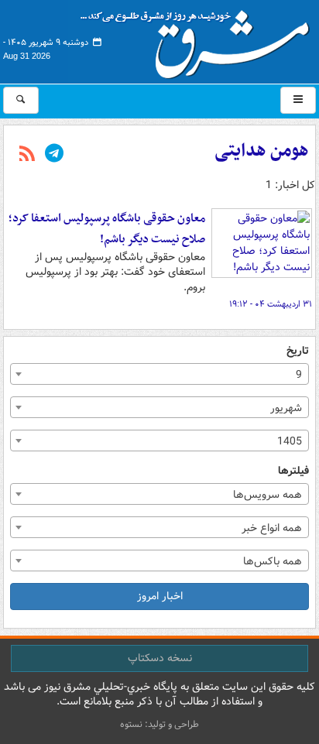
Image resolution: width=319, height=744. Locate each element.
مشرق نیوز (200, 38)
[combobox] (159, 374)
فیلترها (293, 471)
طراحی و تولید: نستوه (159, 724)
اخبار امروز (160, 596)
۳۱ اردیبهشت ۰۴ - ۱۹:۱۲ (270, 304)
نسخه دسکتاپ (160, 658)
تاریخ (297, 351)
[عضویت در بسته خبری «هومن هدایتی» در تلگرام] (54, 155)
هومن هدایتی (261, 150)
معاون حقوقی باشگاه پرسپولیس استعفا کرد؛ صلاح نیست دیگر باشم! (107, 228)
